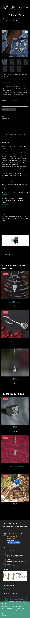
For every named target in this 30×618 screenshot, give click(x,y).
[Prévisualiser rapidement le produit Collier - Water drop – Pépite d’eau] (28, 437)
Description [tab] (15, 131)
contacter (5, 194)
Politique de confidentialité (20, 526)
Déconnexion (18, 2)
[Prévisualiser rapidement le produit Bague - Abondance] (28, 312)
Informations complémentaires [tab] (15, 134)
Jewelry (3, 121)
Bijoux (16, 120)
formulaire (13, 551)
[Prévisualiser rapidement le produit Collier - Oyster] (28, 351)
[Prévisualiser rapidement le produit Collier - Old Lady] (28, 274)
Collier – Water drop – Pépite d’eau (15, 466)
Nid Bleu (15, 504)
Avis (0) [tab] (15, 138)
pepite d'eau (9, 121)
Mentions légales (7, 526)
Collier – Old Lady (15, 302)
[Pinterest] (10, 589)
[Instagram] (7, 589)
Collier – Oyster (15, 379)
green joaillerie (22, 120)
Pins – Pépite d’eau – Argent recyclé (18, 20)
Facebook (5, 206)
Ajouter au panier (8, 109)
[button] (26, 32)
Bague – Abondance (15, 341)
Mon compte (11, 2)
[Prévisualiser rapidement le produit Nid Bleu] (28, 476)
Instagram (5, 204)
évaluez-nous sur (13, 542)
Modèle (4, 100)
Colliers (15, 301)
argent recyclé (11, 120)
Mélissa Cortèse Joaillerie (16, 534)
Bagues (15, 339)
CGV (4, 528)
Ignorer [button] (4, 615)
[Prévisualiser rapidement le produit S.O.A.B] (28, 399)
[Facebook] (4, 589)
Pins (8, 118)
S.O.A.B (15, 427)
